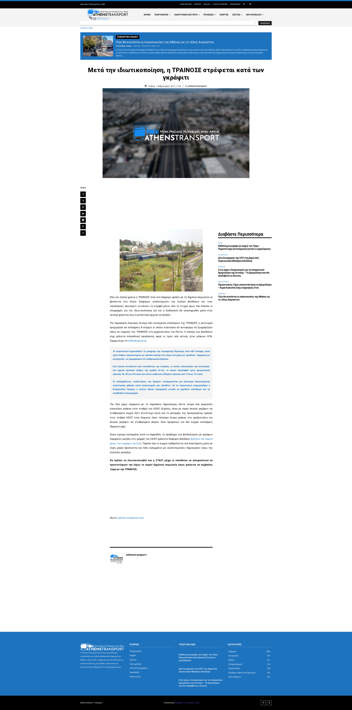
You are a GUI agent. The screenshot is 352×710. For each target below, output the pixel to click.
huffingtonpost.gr (137, 340)
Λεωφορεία (223, 254)
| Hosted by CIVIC (192, 702)
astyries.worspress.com (130, 517)
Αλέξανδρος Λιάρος (124, 46)
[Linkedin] (83, 213)
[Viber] (83, 226)
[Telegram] (83, 220)
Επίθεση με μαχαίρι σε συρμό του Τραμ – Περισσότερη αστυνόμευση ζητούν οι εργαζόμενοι (244, 247)
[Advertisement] (161, 205)
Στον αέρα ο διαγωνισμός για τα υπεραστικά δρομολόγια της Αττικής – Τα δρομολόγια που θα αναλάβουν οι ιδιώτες (243, 272)
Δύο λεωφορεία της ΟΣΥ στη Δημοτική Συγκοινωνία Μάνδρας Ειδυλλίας (238, 259)
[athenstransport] (116, 559)
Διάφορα (222, 266)
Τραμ (220, 243)
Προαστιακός (86, 28)
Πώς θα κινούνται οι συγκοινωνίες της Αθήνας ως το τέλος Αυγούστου (165, 42)
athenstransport (197, 86)
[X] (250, 4)
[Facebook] (244, 4)
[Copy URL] (83, 233)
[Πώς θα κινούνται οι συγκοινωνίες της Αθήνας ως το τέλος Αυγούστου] (98, 46)
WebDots (179, 702)
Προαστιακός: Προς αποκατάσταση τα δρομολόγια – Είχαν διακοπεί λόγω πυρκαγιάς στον (244, 286)
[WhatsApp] (83, 207)
